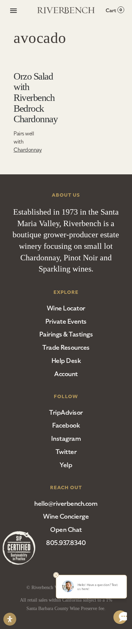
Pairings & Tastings (66, 334)
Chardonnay (28, 150)
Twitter (66, 451)
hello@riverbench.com (65, 503)
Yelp (66, 465)
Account (66, 373)
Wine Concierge (66, 516)
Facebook (66, 425)
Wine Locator (66, 308)
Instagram (66, 438)
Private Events (66, 321)
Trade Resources (66, 347)
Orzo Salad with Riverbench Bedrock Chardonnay (36, 98)
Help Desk (66, 360)
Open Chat (66, 529)
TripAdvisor (66, 412)
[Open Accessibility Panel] (9, 619)
